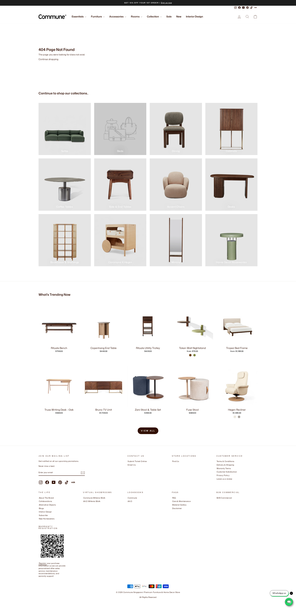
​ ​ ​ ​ (173, 511)
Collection (153, 16)
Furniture (96, 16)
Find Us (175, 461)
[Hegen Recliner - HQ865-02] (234, 416)
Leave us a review (224, 479)
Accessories (116, 16)
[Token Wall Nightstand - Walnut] (190, 355)
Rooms (135, 16)
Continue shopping (48, 59)
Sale (169, 16)
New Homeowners (47, 518)
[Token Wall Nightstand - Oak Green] (194, 355)
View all (148, 430)
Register (43, 563)
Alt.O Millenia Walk (92, 501)
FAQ (174, 498)
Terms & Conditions (225, 461)
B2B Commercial (224, 498)
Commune (132, 498)
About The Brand (46, 498)
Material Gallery (179, 504)
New (178, 16)
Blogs (41, 508)
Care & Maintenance (181, 501)
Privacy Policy (223, 475)
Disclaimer (177, 508)
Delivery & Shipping (225, 465)
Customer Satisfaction (227, 471)
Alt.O (130, 501)
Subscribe (43, 515)
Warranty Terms (224, 468)
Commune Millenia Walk (94, 498)
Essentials (78, 16)
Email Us (132, 465)
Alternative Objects (47, 504)
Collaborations (45, 501)
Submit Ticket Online (137, 461)
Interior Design (194, 16)
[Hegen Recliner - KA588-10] (239, 416)
